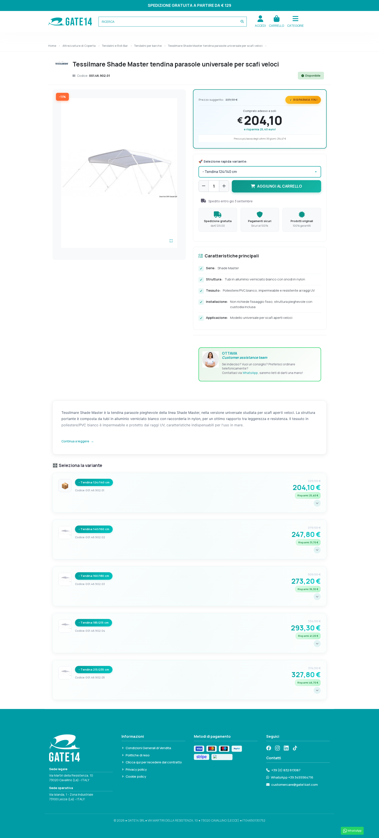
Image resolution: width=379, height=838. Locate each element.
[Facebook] (268, 748)
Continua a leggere (77, 441)
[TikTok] (295, 748)
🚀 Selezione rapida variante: (222, 161)
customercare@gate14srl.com (294, 784)
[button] (295, 21)
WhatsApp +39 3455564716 (292, 777)
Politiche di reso (138, 755)
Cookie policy (136, 776)
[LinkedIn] (286, 748)
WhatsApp (250, 373)
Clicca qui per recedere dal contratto (154, 762)
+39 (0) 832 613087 (285, 770)
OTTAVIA (244, 355)
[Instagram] (277, 748)
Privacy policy (136, 769)
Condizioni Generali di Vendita (148, 748)
